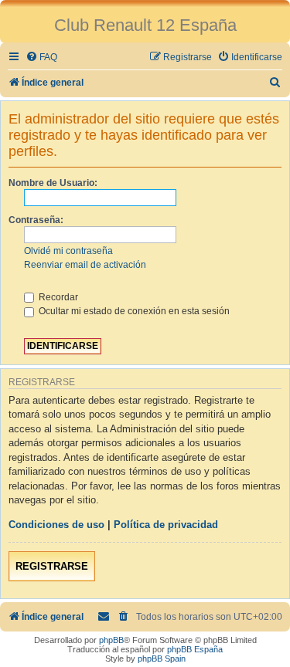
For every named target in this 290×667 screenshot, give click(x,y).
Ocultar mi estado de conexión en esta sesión (133, 311)
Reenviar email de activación (85, 264)
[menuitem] (41, 57)
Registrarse (51, 566)
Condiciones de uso (56, 524)
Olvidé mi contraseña (68, 250)
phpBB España (195, 649)
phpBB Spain (162, 658)
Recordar (57, 297)
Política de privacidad (166, 524)
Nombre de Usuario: (53, 183)
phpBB (111, 640)
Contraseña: (36, 220)
